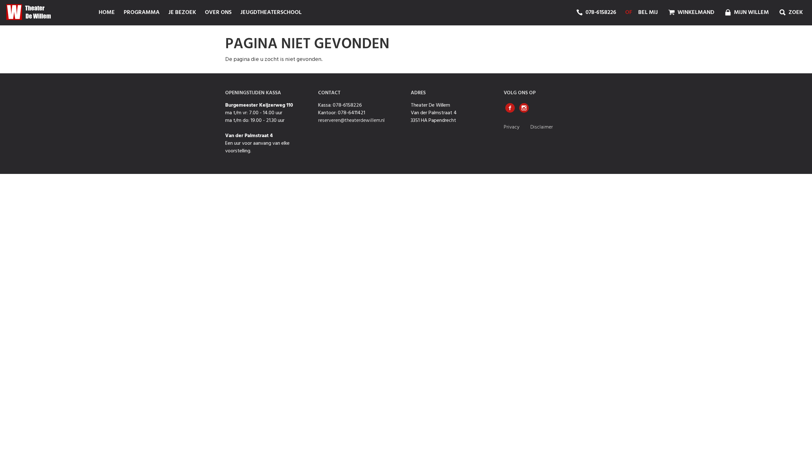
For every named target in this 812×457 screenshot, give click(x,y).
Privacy (512, 127)
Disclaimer (541, 127)
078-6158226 (601, 12)
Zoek (795, 12)
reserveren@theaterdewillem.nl (351, 120)
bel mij (648, 12)
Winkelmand (695, 12)
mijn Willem (751, 12)
